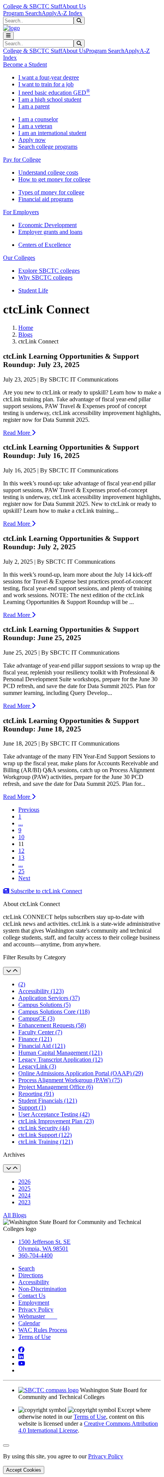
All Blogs (14, 1215)
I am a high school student (49, 99)
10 (21, 837)
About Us (74, 6)
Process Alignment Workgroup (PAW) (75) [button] (70, 1080)
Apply (49, 13)
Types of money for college (51, 192)
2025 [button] (24, 1188)
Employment (33, 1302)
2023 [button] (24, 1202)
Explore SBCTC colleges (49, 270)
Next (24, 878)
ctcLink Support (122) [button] (45, 1135)
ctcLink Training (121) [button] (45, 1141)
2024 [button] (24, 1195)
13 (21, 857)
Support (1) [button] (32, 1107)
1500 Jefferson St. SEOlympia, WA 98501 (44, 1245)
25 (21, 871)
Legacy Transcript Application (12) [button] (60, 1059)
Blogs (25, 334)
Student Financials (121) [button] (47, 1100)
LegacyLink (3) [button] (37, 1066)
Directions (30, 1275)
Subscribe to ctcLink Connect (45, 891)
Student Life (33, 290)
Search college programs (47, 146)
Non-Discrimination (42, 1289)
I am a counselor (38, 119)
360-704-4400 (35, 1255)
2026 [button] (24, 1181)
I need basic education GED (54, 92)
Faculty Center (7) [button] (40, 1032)
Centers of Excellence (44, 245)
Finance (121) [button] (35, 1039)
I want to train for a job (46, 84)
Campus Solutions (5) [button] (44, 1005)
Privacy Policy (35, 1309)
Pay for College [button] (22, 159)
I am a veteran (35, 126)
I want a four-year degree (48, 77)
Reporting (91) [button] (36, 1094)
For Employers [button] (21, 212)
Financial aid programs (45, 199)
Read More (17, 432)
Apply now (32, 140)
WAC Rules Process (42, 1330)
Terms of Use (34, 1337)
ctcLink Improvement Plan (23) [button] (56, 1121)
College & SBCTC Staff (32, 6)
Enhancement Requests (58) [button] (52, 1025)
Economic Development (47, 225)
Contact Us (31, 1296)
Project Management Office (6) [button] (55, 1087)
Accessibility (33, 1282)
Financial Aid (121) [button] (41, 1046)
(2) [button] (21, 984)
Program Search (22, 13)
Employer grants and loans (50, 232)
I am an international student (52, 133)
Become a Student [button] (25, 64)
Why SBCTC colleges (45, 277)
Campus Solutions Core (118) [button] (54, 1011)
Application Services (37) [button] (49, 998)
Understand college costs (48, 172)
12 (21, 850)
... (20, 823)
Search (26, 1268)
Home (25, 327)
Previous (28, 809)
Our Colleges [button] (19, 257)
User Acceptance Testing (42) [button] (54, 1114)
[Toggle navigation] (8, 36)
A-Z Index (69, 13)
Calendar (29, 1323)
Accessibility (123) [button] (41, 991)
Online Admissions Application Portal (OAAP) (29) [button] (80, 1073)
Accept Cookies (23, 1470)
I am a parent (34, 106)
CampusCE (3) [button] (36, 1018)
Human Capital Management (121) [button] (60, 1052)
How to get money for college (54, 179)
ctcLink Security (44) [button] (43, 1128)
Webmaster (37, 1316)
